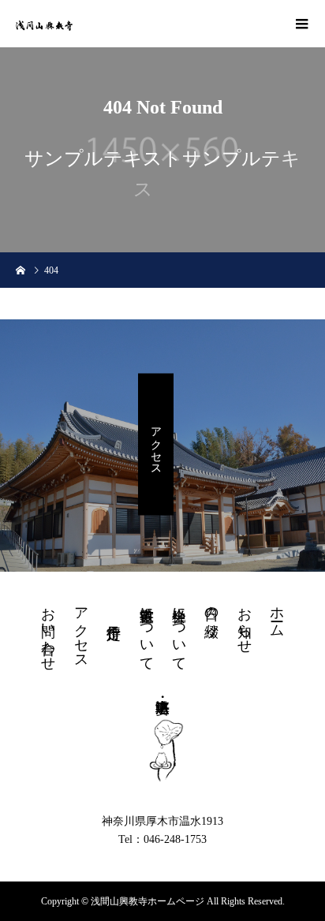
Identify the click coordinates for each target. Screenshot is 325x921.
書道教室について (147, 631)
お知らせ (244, 622)
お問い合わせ (48, 631)
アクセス (156, 444)
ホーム (277, 614)
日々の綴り (211, 614)
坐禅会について (179, 631)
